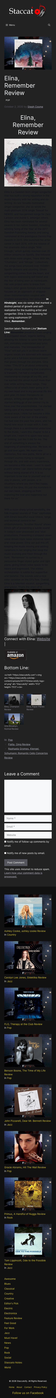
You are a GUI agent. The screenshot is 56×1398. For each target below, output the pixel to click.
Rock (10, 1217)
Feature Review (13, 1318)
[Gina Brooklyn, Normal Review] (14, 719)
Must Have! (11, 1337)
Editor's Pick (11, 1303)
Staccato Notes (13, 1362)
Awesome (10, 1278)
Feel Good (10, 1323)
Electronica (10, 1313)
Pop (10, 739)
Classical (9, 1288)
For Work (9, 1328)
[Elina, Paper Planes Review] (36, 699)
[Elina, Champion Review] (14, 699)
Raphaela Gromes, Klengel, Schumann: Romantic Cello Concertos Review (26, 753)
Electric (8, 1308)
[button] (49, 25)
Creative (9, 1298)
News (7, 1342)
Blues (7, 1283)
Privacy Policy (40, 1387)
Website (43, 639)
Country (11, 934)
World (7, 1367)
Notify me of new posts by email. (26, 853)
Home (11, 1387)
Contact (28, 1387)
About (19, 1387)
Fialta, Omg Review (19, 744)
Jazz (9, 981)
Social (7, 1357)
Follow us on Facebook (28, 1393)
